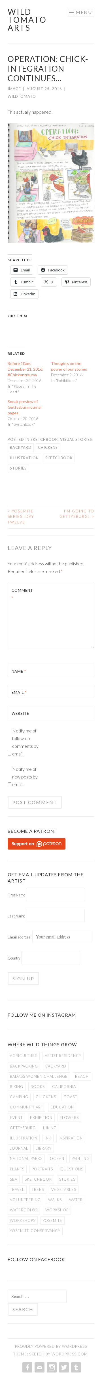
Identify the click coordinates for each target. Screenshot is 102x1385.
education (62, 1107)
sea (13, 1179)
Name (19, 671)
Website (20, 713)
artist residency (63, 1055)
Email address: (20, 937)
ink (48, 1138)
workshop (57, 1210)
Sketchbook (44, 439)
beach (82, 1076)
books (38, 1086)
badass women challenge (39, 1076)
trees (38, 1189)
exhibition (41, 1117)
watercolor (24, 1210)
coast (70, 1097)
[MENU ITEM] (26, 1367)
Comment (22, 594)
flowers (69, 1117)
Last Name (16, 916)
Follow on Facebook (36, 1259)
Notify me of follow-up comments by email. (25, 742)
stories (18, 468)
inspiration (71, 1138)
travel (17, 1189)
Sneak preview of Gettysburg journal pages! (24, 407)
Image (14, 88)
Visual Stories (76, 439)
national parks (26, 1158)
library (44, 1148)
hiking (50, 1128)
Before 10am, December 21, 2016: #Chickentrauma (25, 369)
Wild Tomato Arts (27, 19)
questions (71, 1169)
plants (17, 1169)
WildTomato (22, 96)
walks (55, 1199)
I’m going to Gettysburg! (77, 514)
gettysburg (23, 1128)
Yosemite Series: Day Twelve (21, 516)
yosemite (52, 1220)
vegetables (63, 1189)
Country (14, 958)
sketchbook (59, 458)
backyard (20, 447)
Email (19, 692)
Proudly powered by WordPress (51, 1346)
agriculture (23, 1055)
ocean (57, 1158)
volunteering (25, 1199)
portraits (42, 1169)
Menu (84, 12)
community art (26, 1107)
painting (81, 1158)
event (16, 1117)
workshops (22, 1220)
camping (19, 1097)
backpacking (24, 1066)
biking (16, 1086)
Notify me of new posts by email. (25, 776)
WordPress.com (70, 1354)
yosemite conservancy (35, 1230)
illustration (24, 458)
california (64, 1086)
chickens (48, 447)
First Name (16, 895)
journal (19, 1148)
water (76, 1199)
